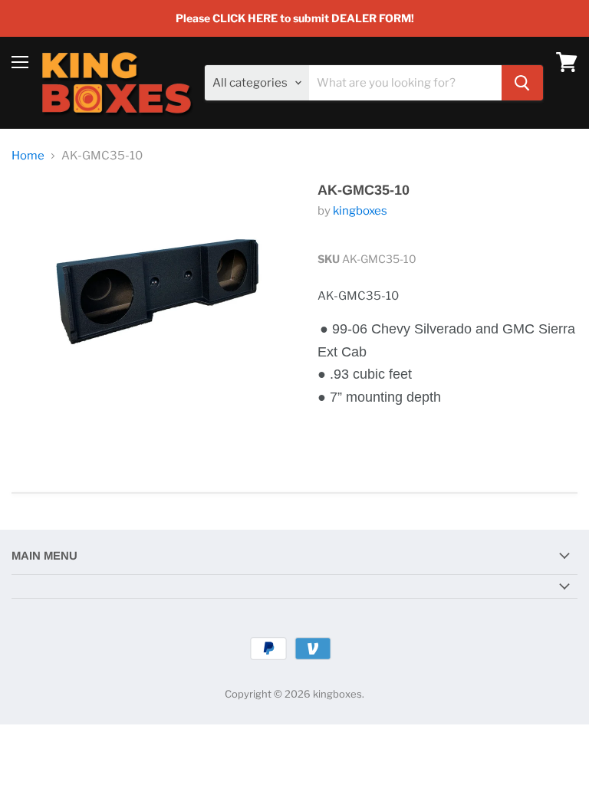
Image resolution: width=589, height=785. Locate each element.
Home (28, 156)
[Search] (522, 82)
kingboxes (360, 211)
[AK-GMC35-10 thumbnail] (42, 438)
